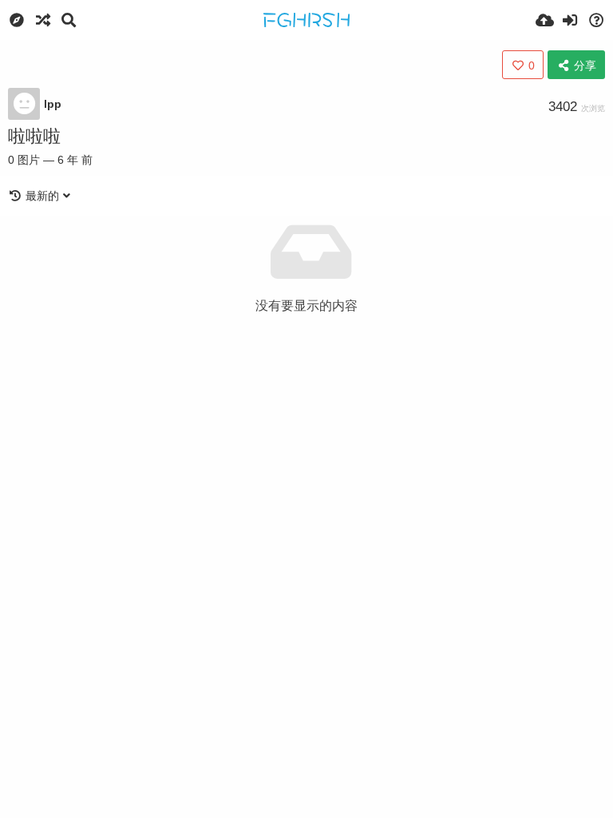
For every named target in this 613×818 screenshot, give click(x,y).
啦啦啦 (34, 136)
